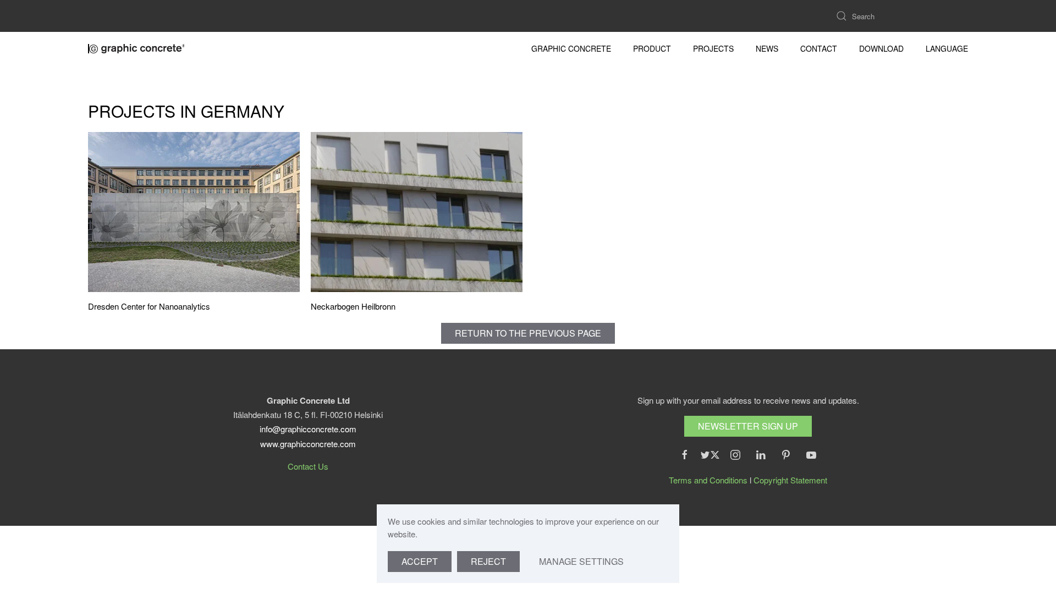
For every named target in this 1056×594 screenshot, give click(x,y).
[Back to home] (137, 48)
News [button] (767, 48)
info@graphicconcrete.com (308, 429)
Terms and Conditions (708, 480)
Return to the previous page (528, 333)
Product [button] (652, 48)
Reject (488, 561)
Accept (420, 561)
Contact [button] (818, 48)
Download (881, 48)
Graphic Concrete (571, 48)
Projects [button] (713, 48)
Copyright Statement (790, 480)
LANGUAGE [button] (947, 48)
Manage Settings (581, 561)
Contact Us (308, 466)
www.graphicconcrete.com (308, 443)
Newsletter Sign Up (748, 426)
